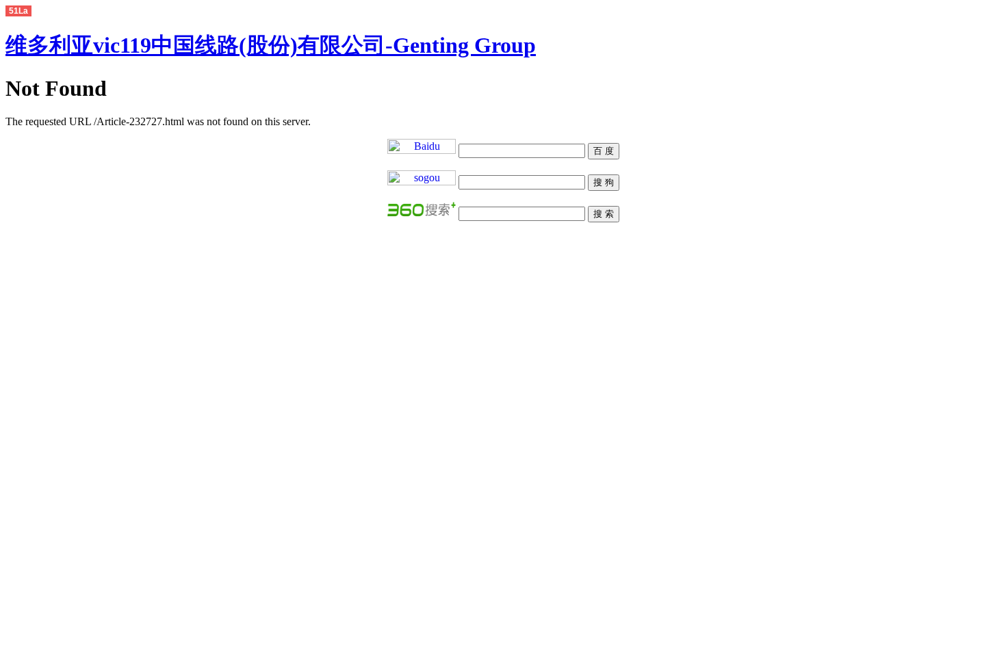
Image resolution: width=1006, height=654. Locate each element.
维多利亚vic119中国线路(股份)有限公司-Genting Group (270, 45)
